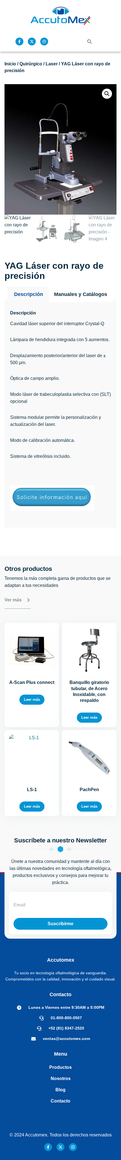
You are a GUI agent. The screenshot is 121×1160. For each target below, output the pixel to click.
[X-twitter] (32, 41)
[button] (89, 41)
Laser (52, 63)
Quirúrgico (30, 63)
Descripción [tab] (28, 294)
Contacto (60, 1101)
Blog (60, 1089)
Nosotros (61, 1078)
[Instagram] (44, 41)
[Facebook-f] (19, 41)
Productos (60, 1067)
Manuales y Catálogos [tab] (80, 294)
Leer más (32, 699)
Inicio (10, 63)
